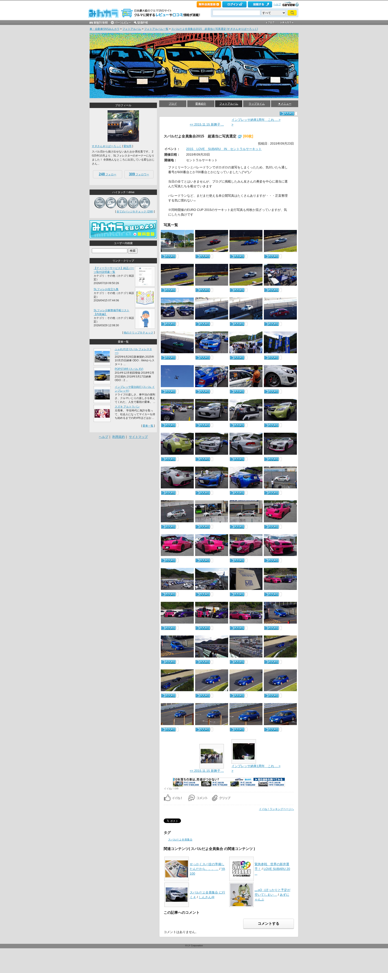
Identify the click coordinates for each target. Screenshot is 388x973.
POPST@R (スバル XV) (129, 369)
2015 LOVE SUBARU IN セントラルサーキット (224, 149)
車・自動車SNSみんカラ (104, 29)
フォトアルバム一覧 (156, 29)
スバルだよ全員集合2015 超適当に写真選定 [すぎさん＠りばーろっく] (214, 29)
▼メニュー (284, 103)
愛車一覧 (148, 425)
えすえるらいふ (96, 34)
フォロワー (139, 174)
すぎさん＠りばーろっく (106, 146)
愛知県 (127, 146)
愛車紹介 (200, 103)
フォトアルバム (131, 29)
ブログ (173, 103)
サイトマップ (138, 437)
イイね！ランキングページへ (276, 809)
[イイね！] (287, 113)
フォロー (107, 174)
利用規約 (118, 437)
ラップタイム (257, 103)
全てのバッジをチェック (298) (135, 211)
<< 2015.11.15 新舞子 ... (207, 124)
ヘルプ (277, 4)
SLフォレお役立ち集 (106, 289)
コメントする (268, 923)
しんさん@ (206, 897)
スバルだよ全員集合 (180, 839)
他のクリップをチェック (138, 332)
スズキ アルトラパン (127, 406)
